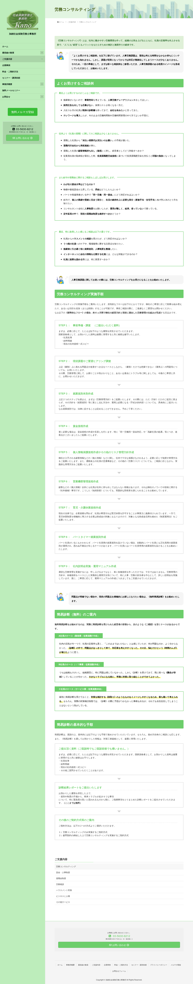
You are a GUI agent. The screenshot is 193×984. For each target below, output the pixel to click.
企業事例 (6, 65)
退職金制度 (61, 878)
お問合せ (6, 96)
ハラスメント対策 (64, 890)
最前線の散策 (8, 52)
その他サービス (63, 902)
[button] (22, 112)
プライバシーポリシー (158, 965)
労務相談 (60, 884)
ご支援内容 (7, 59)
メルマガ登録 (176, 965)
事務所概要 (7, 84)
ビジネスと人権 (63, 896)
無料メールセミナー (11, 90)
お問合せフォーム (119, 971)
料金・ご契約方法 (10, 71)
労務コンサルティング (66, 866)
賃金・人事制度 (63, 872)
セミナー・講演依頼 (11, 77)
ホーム (5, 46)
